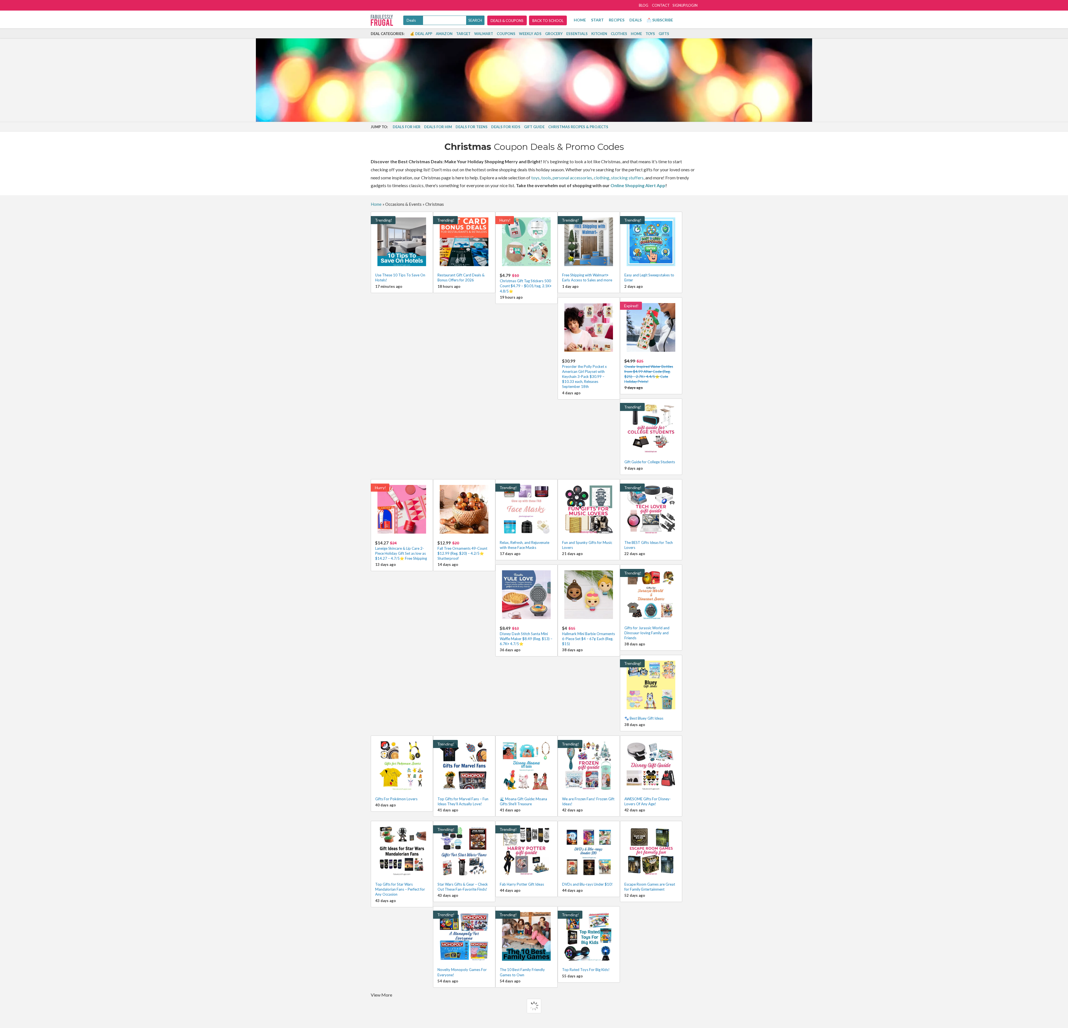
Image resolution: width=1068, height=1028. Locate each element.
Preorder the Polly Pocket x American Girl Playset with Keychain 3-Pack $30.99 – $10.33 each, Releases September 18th (584, 373)
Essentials (577, 33)
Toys (650, 33)
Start (597, 20)
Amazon (444, 33)
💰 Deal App (421, 33)
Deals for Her (407, 127)
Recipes (616, 20)
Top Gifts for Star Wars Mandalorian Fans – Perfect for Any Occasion (400, 889)
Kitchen (599, 33)
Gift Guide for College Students (649, 462)
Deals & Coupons (507, 20)
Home (580, 20)
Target (463, 33)
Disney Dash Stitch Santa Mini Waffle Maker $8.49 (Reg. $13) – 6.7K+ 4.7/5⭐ (526, 636)
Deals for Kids (505, 127)
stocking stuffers (627, 177)
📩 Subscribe (660, 20)
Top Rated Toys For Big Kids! (586, 969)
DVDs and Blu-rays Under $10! (587, 884)
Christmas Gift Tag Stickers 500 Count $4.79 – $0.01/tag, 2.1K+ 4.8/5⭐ (526, 283)
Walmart (483, 33)
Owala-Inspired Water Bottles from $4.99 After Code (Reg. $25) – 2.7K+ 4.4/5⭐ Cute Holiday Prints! (648, 371)
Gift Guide (534, 127)
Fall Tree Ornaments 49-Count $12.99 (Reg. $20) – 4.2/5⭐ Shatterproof (462, 550)
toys (535, 177)
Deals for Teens (472, 127)
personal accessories (572, 177)
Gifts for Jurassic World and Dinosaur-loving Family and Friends (646, 633)
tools (546, 177)
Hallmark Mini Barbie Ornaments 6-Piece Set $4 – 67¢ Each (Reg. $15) (588, 636)
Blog (643, 5)
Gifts (664, 33)
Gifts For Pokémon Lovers (396, 799)
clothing (601, 177)
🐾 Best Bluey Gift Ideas (643, 718)
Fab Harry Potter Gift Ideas (522, 884)
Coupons (506, 33)
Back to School (547, 20)
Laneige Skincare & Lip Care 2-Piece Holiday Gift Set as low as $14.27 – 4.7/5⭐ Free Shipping (401, 550)
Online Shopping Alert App (637, 185)
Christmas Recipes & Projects (578, 127)
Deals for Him (438, 127)
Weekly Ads (530, 33)
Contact (661, 5)
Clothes (619, 33)
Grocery (554, 33)
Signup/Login (685, 5)
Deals (635, 20)
